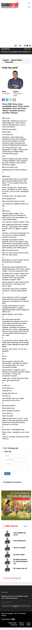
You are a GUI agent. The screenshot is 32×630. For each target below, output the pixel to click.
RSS (29, 625)
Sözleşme (14, 625)
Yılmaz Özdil (9, 62)
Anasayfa (6, 60)
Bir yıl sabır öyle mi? (20, 568)
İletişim (21, 623)
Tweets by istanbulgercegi (12, 578)
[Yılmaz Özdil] (16, 79)
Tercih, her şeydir (19, 548)
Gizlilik (21, 625)
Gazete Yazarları (16, 60)
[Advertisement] (16, 25)
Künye (29, 623)
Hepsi (25, 526)
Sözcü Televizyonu (19, 541)
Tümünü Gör (27, 49)
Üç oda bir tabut (18, 555)
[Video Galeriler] (21, 45)
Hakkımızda (12, 623)
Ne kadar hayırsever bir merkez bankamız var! (20, 561)
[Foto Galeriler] (15, 45)
